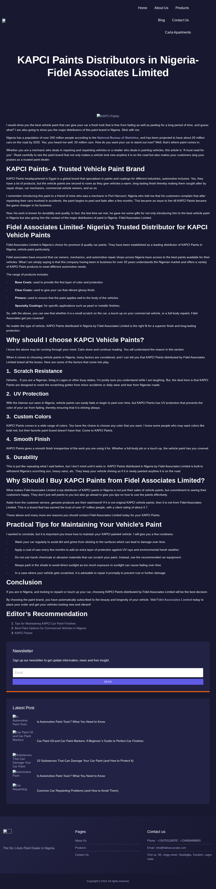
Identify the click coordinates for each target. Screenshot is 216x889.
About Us (161, 8)
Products (182, 8)
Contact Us (180, 20)
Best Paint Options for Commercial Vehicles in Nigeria (50, 628)
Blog (161, 20)
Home (142, 8)
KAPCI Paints (23, 633)
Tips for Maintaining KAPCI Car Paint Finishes (45, 623)
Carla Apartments (178, 32)
